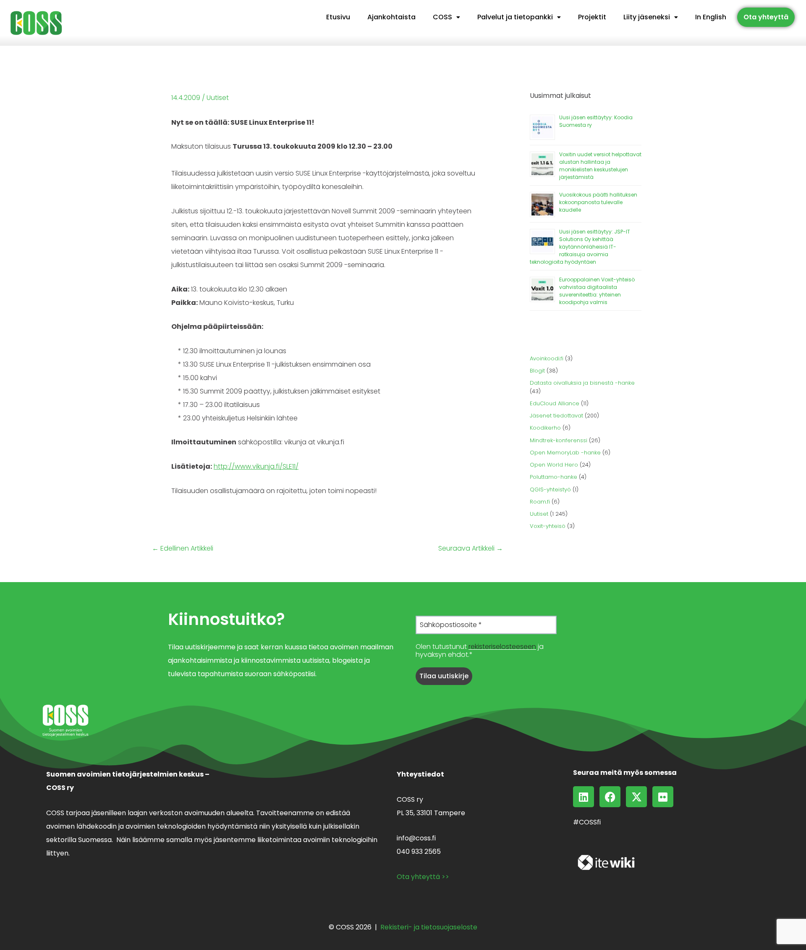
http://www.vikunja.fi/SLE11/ (256, 466)
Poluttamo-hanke (553, 477)
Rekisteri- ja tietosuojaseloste (428, 927)
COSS (442, 17)
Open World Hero (554, 465)
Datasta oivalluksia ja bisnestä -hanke (582, 383)
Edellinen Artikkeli (182, 548)
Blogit (537, 371)
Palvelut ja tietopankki (515, 17)
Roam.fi (540, 502)
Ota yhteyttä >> (423, 877)
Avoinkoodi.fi (546, 358)
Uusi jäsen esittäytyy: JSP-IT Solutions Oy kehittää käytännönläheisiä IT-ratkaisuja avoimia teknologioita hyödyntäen (580, 246)
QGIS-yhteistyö (550, 489)
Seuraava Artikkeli (470, 548)
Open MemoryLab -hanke (565, 453)
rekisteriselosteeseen (502, 646)
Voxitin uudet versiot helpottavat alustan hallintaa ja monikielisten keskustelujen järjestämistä (600, 166)
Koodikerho (545, 428)
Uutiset (218, 97)
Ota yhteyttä (765, 17)
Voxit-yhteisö (547, 526)
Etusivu (338, 17)
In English (710, 17)
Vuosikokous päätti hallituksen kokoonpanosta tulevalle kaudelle (598, 202)
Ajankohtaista (391, 17)
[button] (446, 17)
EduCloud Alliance (554, 403)
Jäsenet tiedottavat (556, 416)
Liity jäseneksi (646, 17)
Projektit (592, 17)
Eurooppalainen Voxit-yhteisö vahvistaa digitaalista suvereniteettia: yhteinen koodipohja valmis (597, 291)
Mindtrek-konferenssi (558, 440)
